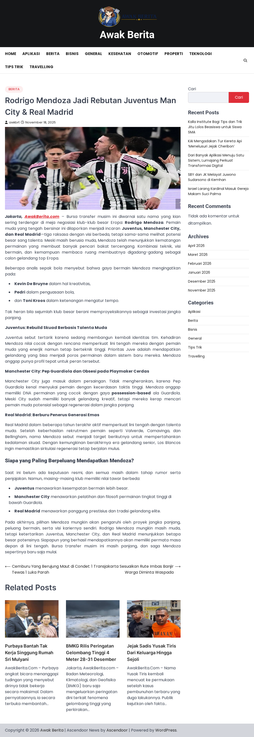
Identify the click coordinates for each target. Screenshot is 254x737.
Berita (53, 53)
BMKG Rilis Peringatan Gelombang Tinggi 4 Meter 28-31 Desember (91, 652)
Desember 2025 (201, 281)
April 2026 (196, 245)
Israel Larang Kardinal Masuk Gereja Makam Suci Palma (218, 191)
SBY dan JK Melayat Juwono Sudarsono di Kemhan (212, 177)
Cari (192, 89)
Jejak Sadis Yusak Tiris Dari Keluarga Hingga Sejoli (151, 652)
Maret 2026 (198, 254)
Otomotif (147, 53)
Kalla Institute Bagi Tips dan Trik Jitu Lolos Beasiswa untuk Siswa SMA (215, 127)
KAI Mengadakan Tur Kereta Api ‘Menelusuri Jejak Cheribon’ (215, 144)
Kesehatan (119, 53)
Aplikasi (31, 53)
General (93, 53)
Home (10, 53)
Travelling (41, 66)
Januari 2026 (199, 272)
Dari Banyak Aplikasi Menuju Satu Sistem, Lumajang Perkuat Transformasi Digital (216, 160)
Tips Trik (14, 66)
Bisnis (72, 53)
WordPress (166, 730)
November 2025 (201, 290)
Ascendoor (117, 730)
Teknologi (200, 53)
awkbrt (14, 122)
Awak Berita (127, 35)
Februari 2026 (199, 263)
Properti (173, 53)
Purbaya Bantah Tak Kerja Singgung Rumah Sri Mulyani (29, 652)
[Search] (245, 60)
